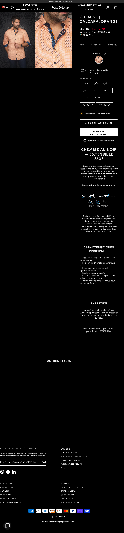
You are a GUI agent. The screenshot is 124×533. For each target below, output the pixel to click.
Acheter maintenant (99, 132)
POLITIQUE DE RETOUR (70, 502)
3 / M (105, 83)
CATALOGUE (5, 491)
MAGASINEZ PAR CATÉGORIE (30, 9)
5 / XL (95, 90)
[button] (99, 33)
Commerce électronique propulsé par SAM (59, 521)
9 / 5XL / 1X (88, 105)
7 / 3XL (86, 97)
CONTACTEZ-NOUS (8, 487)
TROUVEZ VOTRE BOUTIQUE (72, 487)
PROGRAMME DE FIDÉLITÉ (71, 464)
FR (7, 7)
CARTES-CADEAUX (68, 491)
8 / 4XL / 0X (100, 97)
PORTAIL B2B (5, 495)
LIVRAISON (65, 449)
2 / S (95, 83)
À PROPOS (65, 484)
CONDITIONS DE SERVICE (10, 502)
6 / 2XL (107, 90)
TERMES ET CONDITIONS (71, 460)
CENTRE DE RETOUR (69, 453)
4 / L (85, 90)
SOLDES (89, 9)
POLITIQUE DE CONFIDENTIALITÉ (74, 457)
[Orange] (98, 60)
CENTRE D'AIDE (6, 484)
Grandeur (86, 78)
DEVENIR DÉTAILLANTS (9, 499)
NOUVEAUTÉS (30, 5)
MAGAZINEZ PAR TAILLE (89, 5)
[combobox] (5, 7)
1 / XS (85, 83)
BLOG (63, 468)
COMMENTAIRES (67, 495)
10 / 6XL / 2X (104, 105)
